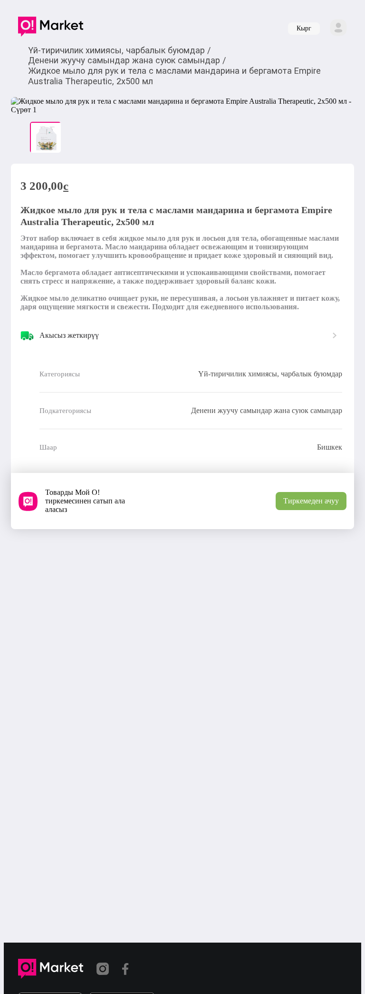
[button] (50, 28)
